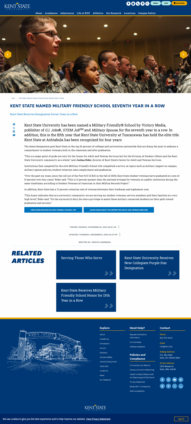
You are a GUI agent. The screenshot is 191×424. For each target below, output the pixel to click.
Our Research (105, 379)
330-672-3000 (166, 337)
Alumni (103, 347)
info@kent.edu (166, 346)
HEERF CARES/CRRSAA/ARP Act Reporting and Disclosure (142, 376)
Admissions (104, 343)
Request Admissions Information (138, 336)
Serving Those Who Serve (81, 258)
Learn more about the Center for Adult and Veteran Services (119, 209)
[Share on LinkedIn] (14, 131)
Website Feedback (137, 346)
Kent (13, 98)
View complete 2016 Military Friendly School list (53, 209)
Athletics (103, 352)
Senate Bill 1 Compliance (140, 386)
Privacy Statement (137, 381)
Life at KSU (104, 366)
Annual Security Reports (140, 365)
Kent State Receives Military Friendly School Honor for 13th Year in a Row (85, 295)
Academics (104, 338)
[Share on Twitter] (14, 128)
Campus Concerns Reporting (142, 369)
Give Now (180, 3)
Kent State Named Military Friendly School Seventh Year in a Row (41, 98)
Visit (166, 3)
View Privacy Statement (98, 419)
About (102, 334)
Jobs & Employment (108, 361)
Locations (104, 370)
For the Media (135, 342)
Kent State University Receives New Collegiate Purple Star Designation (149, 263)
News (102, 375)
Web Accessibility (137, 390)
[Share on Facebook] (14, 124)
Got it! (181, 419)
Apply (155, 3)
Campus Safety (106, 357)
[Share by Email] (14, 135)
